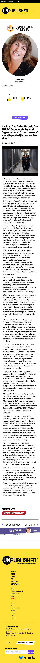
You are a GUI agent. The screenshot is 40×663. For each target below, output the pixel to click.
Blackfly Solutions (27, 633)
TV (12, 579)
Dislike (23, 99)
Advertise (13, 618)
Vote (13, 574)
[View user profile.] (20, 54)
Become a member (25, 643)
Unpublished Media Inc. (18, 629)
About (12, 588)
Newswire (15, 584)
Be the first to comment (14, 513)
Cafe (13, 577)
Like (9, 99)
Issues (13, 572)
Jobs (12, 615)
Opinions (14, 582)
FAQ (12, 603)
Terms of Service (15, 608)
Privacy (13, 610)
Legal (12, 605)
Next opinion (30, 525)
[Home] (15, 11)
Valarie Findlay (20, 79)
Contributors (15, 593)
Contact (13, 613)
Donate (13, 598)
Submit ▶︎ (31, 652)
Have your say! (20, 117)
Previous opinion (12, 525)
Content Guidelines (17, 591)
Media (12, 596)
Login (7, 642)
